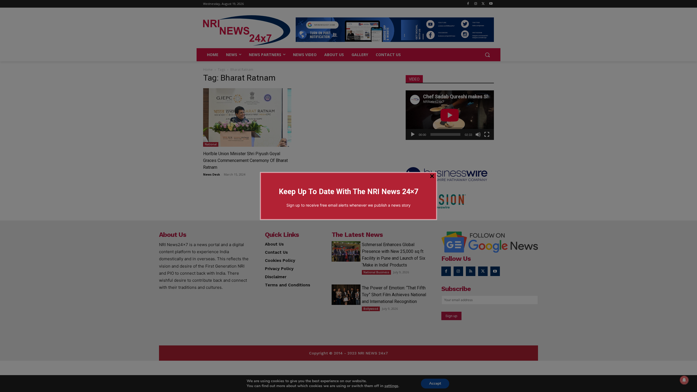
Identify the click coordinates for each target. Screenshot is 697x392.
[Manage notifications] (684, 380)
